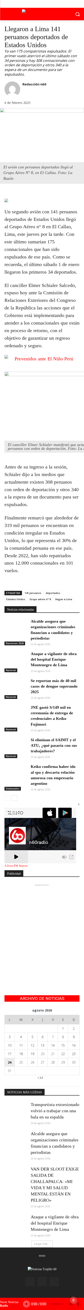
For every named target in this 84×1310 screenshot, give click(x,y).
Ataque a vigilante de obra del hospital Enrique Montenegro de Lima (54, 659)
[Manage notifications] (73, 1300)
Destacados (12, 788)
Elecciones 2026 (15, 643)
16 (73, 1045)
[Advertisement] (42, 929)
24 (9, 1062)
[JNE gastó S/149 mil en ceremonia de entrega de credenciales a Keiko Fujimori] (15, 712)
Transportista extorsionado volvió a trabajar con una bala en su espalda (55, 1110)
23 (73, 1054)
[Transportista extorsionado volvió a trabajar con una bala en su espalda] (15, 1109)
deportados (53, 593)
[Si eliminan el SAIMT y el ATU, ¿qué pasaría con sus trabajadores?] (15, 745)
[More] (40, 192)
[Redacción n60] (12, 89)
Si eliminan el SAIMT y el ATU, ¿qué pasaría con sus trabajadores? (54, 745)
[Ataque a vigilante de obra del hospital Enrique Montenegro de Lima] (15, 659)
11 (21, 1045)
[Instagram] (42, 1281)
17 (9, 1054)
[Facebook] (32, 4)
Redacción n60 (34, 84)
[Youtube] (52, 4)
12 (32, 1045)
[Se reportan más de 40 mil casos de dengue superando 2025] (15, 686)
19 (32, 1054)
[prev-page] (7, 798)
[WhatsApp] (29, 192)
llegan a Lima (63, 599)
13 (42, 1045)
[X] (42, 4)
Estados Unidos (15, 599)
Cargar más (40, 1244)
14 (53, 1045)
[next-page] (14, 798)
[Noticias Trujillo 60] (42, 13)
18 (21, 1054)
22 (63, 1054)
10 (9, 1045)
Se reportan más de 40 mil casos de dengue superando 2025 (54, 686)
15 (63, 1045)
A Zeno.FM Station (16, 866)
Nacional (11, 670)
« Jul (40, 1077)
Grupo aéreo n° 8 (40, 599)
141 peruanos (33, 593)
